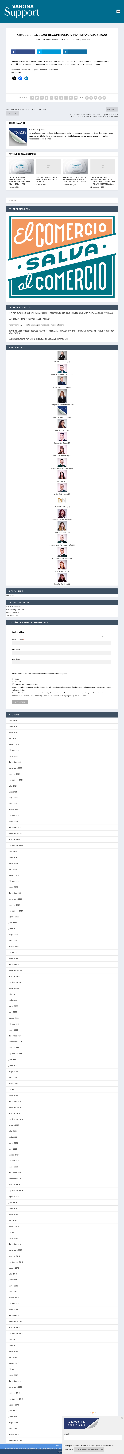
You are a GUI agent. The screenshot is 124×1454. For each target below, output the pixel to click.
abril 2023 (13, 940)
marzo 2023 (14, 946)
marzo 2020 (14, 1155)
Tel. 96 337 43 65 (13, 615)
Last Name (16, 659)
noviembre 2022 (15, 970)
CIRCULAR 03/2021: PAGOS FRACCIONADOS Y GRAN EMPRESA (47, 179)
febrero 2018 (14, 1303)
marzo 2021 (14, 1083)
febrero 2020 (14, 1161)
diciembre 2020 (15, 1101)
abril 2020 (13, 1149)
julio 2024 (13, 851)
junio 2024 (13, 857)
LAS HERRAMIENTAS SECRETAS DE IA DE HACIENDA (29, 319)
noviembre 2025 (15, 768)
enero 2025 (13, 821)
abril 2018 (13, 1292)
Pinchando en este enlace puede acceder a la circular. (34, 70)
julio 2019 (13, 1202)
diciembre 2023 (15, 893)
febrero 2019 (14, 1232)
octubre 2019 (14, 1184)
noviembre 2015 (15, 1440)
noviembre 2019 (15, 1178)
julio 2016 (13, 1411)
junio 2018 (13, 1280)
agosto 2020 (14, 1125)
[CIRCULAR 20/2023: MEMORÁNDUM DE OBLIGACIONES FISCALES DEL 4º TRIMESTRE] (21, 166)
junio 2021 (13, 1065)
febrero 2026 (14, 750)
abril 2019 (13, 1220)
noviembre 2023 (15, 899)
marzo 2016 (14, 1434)
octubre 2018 (14, 1256)
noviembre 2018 (15, 1250)
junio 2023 (13, 928)
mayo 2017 (13, 1351)
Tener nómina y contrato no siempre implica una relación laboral (36, 325)
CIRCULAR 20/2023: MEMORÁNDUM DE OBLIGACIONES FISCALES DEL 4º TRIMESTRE (19, 180)
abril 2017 (13, 1357)
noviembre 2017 (15, 1321)
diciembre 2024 (15, 827)
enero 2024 (13, 887)
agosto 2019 (14, 1196)
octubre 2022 (14, 976)
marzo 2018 (14, 1298)
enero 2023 (13, 958)
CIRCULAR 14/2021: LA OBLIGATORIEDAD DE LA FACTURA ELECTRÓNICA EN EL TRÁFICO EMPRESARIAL (102, 180)
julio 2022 (13, 994)
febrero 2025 (14, 816)
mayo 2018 (13, 1286)
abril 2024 (13, 869)
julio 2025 (13, 786)
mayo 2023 (13, 935)
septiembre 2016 (16, 1399)
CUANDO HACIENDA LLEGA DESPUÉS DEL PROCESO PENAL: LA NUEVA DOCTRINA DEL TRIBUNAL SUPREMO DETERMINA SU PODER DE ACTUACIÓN (61, 332)
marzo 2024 (14, 875)
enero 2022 (13, 1030)
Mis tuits (10, 595)
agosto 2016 (14, 1405)
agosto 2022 (14, 988)
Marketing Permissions (20, 671)
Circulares (76, 39)
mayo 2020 (13, 1143)
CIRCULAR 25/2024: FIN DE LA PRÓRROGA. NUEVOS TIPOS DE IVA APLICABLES (74, 179)
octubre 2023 (14, 905)
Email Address (18, 640)
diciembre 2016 (15, 1381)
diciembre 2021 (15, 1036)
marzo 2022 (14, 1018)
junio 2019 (13, 1208)
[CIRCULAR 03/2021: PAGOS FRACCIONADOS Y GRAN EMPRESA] (48, 166)
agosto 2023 (14, 917)
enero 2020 (13, 1167)
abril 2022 (13, 1012)
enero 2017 (13, 1375)
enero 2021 (13, 1095)
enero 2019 (13, 1238)
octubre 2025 (14, 774)
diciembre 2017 (15, 1315)
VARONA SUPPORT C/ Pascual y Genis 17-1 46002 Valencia (15, 610)
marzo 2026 (14, 744)
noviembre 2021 (15, 1042)
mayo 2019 (13, 1214)
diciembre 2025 (15, 762)
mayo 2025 (13, 798)
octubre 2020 (14, 1113)
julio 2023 (13, 923)
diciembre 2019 (15, 1173)
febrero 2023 (14, 952)
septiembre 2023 (16, 911)
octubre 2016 (14, 1393)
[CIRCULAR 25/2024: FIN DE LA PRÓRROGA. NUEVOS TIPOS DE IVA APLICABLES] (75, 166)
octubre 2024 (14, 839)
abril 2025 (13, 804)
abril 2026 (13, 738)
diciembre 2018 (15, 1244)
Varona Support (52, 39)
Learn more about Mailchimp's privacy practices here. (65, 696)
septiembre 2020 (16, 1119)
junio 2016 (13, 1417)
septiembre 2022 (16, 982)
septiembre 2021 (16, 1054)
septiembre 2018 (16, 1262)
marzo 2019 (14, 1226)
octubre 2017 (14, 1327)
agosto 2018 (14, 1268)
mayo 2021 (13, 1071)
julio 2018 (13, 1274)
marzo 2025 (14, 809)
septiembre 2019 (16, 1190)
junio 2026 (13, 726)
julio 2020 (13, 1131)
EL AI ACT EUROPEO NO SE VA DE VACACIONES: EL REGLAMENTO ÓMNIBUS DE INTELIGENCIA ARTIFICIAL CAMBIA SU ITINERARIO (61, 313)
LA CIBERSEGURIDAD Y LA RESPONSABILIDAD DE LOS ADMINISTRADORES (38, 339)
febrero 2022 (14, 1024)
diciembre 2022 (15, 964)
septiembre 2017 (16, 1333)
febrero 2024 (14, 881)
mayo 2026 (13, 732)
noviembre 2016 (15, 1387)
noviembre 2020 (15, 1107)
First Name (16, 649)
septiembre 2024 (16, 845)
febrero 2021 (14, 1089)
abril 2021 (13, 1077)
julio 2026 (13, 720)
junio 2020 (13, 1137)
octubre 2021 (14, 1048)
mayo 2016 (13, 1422)
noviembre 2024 (15, 833)
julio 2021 (13, 1059)
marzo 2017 (14, 1363)
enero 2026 (13, 756)
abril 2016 (13, 1429)
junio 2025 (13, 792)
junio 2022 (13, 1000)
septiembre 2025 (16, 780)
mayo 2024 (13, 863)
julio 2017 (13, 1339)
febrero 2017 (14, 1369)
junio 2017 (13, 1345)
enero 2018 (13, 1309)
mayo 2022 (13, 1006)
